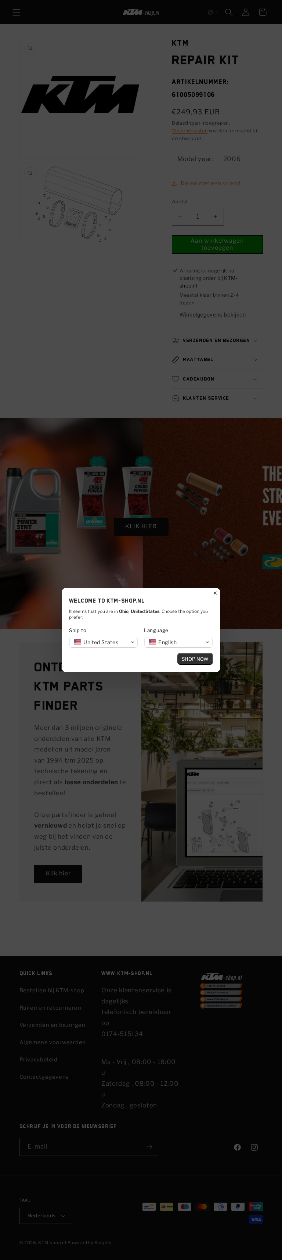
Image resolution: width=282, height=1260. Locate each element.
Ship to (77, 630)
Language (156, 630)
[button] (103, 642)
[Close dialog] (215, 593)
